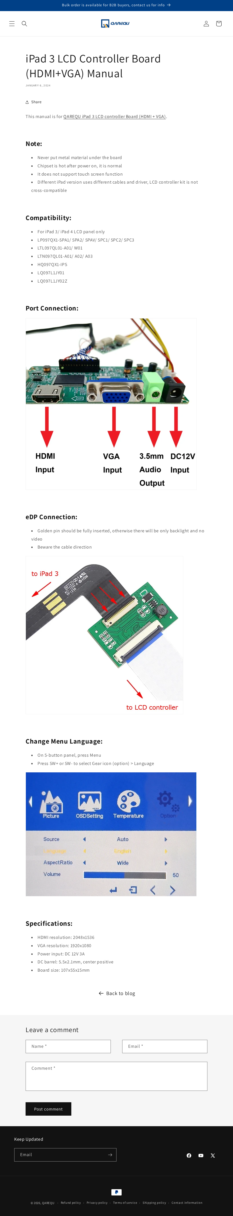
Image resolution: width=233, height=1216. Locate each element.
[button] (12, 23)
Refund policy (71, 1203)
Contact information (187, 1203)
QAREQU (48, 1203)
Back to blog (120, 993)
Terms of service (125, 1203)
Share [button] (36, 101)
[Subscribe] (110, 1155)
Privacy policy (97, 1203)
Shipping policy (154, 1203)
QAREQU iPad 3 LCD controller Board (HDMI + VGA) (114, 116)
